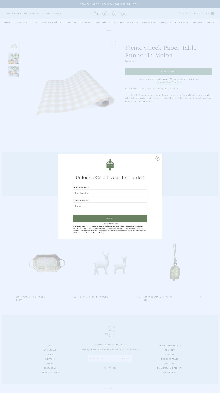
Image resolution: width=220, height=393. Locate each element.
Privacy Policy (98, 233)
